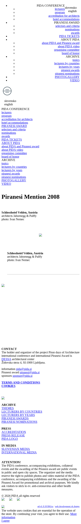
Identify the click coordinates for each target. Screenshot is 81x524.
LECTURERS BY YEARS (18, 415)
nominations (72, 29)
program (60, 12)
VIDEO (74, 80)
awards (75, 32)
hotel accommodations (66, 19)
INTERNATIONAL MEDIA (19, 452)
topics (76, 60)
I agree (6, 520)
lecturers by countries (66, 63)
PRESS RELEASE (13, 435)
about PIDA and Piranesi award (60, 43)
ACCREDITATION (14, 432)
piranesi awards (70, 70)
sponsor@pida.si (22, 375)
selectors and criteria (67, 26)
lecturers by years (69, 66)
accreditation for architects (63, 15)
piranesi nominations (67, 73)
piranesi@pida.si (30, 372)
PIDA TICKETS (69, 36)
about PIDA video (68, 46)
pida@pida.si (24, 369)
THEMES (8, 408)
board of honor (70, 53)
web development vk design (67, 506)
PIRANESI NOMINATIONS (19, 421)
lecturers (60, 9)
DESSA (6, 359)
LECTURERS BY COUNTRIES (22, 411)
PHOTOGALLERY (67, 77)
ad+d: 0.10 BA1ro (45, 506)
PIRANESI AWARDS (15, 418)
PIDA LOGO (10, 438)
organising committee (66, 49)
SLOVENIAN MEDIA (16, 449)
